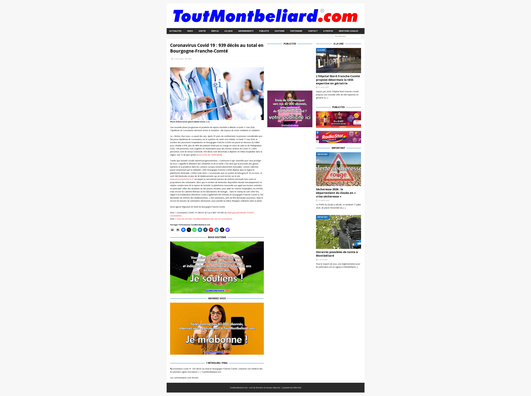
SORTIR (202, 31)
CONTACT (313, 31)
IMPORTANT (338, 147)
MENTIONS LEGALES (348, 31)
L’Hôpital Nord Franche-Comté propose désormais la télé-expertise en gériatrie (338, 79)
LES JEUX (228, 31)
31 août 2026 (323, 87)
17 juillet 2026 (323, 200)
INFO (190, 59)
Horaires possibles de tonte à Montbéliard (337, 253)
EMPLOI (215, 31)
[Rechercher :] (347, 36)
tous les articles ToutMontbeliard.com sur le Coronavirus (204, 218)
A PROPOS (328, 31)
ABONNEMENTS (245, 31)
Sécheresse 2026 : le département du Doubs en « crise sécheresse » (336, 192)
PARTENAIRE (296, 31)
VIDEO (190, 31)
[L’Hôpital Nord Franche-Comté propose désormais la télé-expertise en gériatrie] (338, 60)
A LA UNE (338, 43)
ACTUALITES (175, 31)
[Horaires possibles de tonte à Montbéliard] (338, 232)
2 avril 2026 (322, 259)
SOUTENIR (279, 31)
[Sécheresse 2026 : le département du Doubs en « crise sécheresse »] (338, 169)
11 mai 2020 (178, 59)
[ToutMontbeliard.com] (266, 26)
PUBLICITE (264, 31)
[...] (327, 97)
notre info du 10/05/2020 (209, 154)
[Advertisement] (290, 67)
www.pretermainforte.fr (182, 179)
